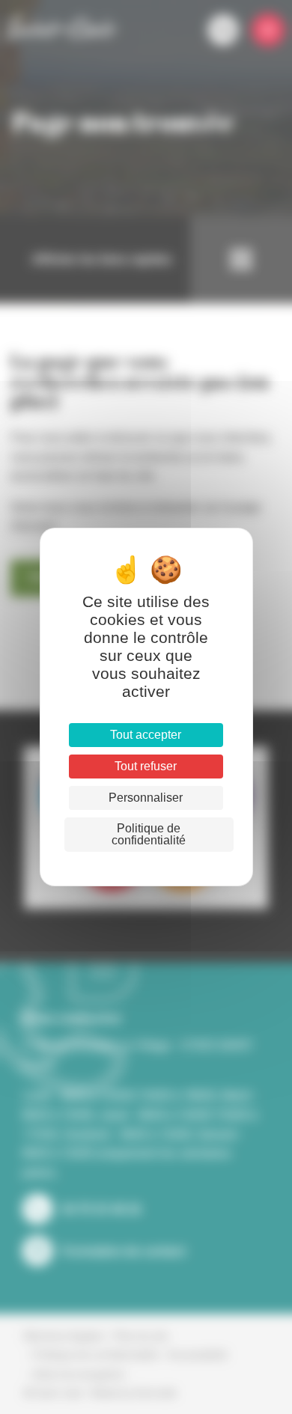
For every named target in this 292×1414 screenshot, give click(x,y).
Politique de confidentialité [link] (149, 834)
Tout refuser (146, 766)
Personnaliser (146, 797)
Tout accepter (145, 734)
